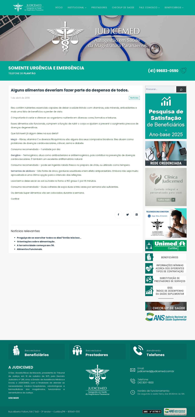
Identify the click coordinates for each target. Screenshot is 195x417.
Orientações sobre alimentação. (36, 241)
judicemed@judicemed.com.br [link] (156, 371)
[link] (153, 411)
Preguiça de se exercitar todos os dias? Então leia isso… (49, 237)
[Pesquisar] (181, 89)
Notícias (134, 98)
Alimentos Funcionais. (30, 249)
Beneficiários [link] (37, 354)
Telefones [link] (156, 354)
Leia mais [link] (13, 397)
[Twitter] (127, 214)
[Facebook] (118, 214)
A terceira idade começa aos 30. (36, 245)
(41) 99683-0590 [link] (163, 70)
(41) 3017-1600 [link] (146, 382)
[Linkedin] (136, 214)
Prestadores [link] (97, 354)
